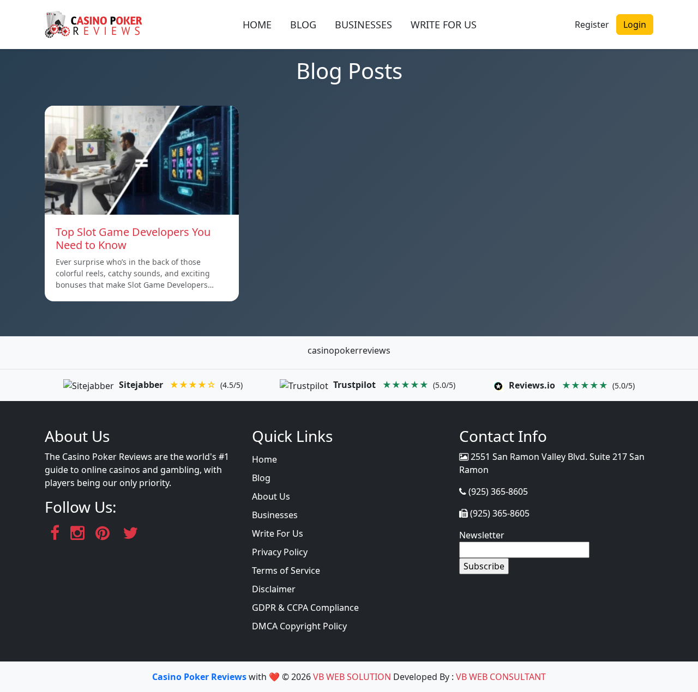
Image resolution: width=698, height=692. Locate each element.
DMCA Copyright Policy (299, 626)
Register (592, 25)
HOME (257, 24)
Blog (261, 478)
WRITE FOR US (444, 24)
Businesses (275, 515)
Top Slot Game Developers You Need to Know (133, 238)
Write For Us (277, 533)
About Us (271, 496)
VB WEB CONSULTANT (501, 677)
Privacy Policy (280, 552)
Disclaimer (274, 589)
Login (634, 25)
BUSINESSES (363, 24)
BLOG (303, 24)
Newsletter (481, 535)
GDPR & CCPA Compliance (305, 608)
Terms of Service (286, 570)
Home (264, 459)
